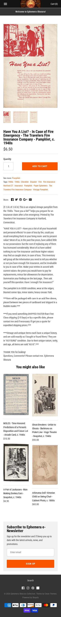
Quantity (7, 159)
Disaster (33, 182)
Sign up (30, 563)
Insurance (19, 185)
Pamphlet (16, 178)
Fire (40, 182)
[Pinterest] (33, 588)
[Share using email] (30, 199)
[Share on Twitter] (16, 199)
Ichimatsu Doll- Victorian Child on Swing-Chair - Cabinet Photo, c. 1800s (43, 496)
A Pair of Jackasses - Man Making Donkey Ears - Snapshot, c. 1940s (15, 493)
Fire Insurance (49, 182)
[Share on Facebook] (12, 199)
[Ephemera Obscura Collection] (30, 4)
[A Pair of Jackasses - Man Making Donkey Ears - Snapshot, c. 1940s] (16, 462)
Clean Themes (50, 594)
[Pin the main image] (20, 199)
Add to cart (39, 166)
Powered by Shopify (30, 597)
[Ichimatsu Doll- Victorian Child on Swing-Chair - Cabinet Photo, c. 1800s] (45, 465)
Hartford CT (8, 185)
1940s (17, 182)
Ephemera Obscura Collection (23, 594)
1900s (10, 182)
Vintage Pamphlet (40, 189)
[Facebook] (23, 588)
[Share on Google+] (25, 199)
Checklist (25, 182)
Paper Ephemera (40, 185)
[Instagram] (28, 588)
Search (30, 580)
